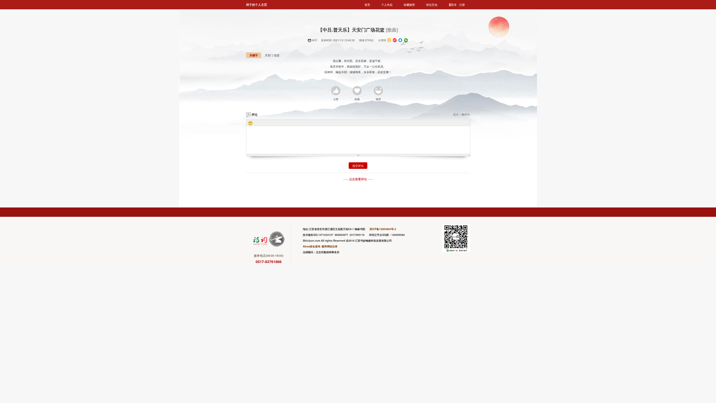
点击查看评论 (358, 179)
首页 (367, 5)
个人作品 (386, 5)
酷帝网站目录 (329, 246)
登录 (454, 5)
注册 (462, 5)
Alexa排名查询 (311, 246)
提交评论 (358, 166)
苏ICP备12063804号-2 (383, 229)
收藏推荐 (409, 5)
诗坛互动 (431, 5)
